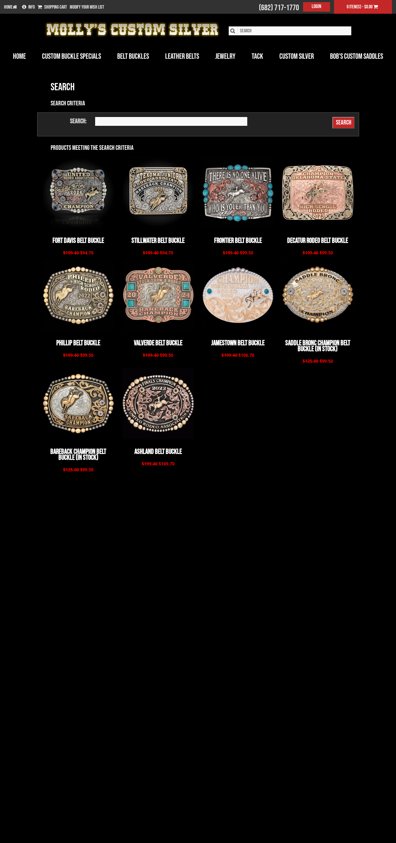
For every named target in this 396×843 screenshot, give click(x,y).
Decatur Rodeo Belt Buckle (317, 241)
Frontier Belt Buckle (238, 241)
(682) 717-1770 (279, 8)
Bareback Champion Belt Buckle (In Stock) (78, 455)
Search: (78, 121)
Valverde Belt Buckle (158, 343)
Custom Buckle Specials (71, 56)
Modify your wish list (87, 7)
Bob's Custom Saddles (356, 56)
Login (316, 6)
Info (31, 7)
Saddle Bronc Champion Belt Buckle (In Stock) (317, 346)
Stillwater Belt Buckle (158, 241)
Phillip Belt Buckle (78, 343)
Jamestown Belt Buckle (238, 343)
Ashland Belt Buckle (158, 452)
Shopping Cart (55, 7)
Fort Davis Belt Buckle (78, 241)
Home (19, 56)
